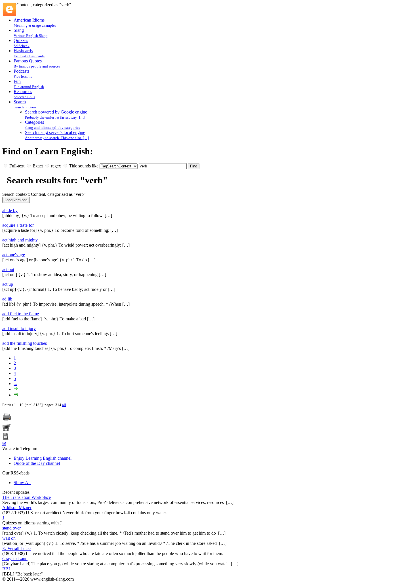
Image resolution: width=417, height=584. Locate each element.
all (64, 405)
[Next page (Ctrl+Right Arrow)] (16, 389)
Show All (22, 482)
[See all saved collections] (5, 438)
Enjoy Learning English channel (42, 458)
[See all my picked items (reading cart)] (6, 430)
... (15, 383)
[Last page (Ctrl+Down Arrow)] (16, 394)
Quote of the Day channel (37, 463)
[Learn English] (9, 14)
